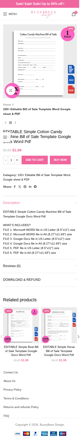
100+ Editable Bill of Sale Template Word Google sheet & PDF (37, 111)
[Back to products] (10, 122)
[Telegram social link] (35, 187)
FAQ (6, 415)
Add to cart (35, 159)
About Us (9, 381)
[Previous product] (5, 122)
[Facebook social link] (14, 187)
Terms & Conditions (16, 398)
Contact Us (10, 372)
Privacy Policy (12, 389)
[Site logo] (44, 13)
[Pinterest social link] (25, 187)
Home (7, 104)
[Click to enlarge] (10, 90)
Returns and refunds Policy (21, 407)
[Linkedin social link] (30, 187)
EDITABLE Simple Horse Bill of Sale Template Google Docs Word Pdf (59, 351)
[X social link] (19, 187)
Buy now (60, 159)
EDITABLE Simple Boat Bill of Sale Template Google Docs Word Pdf (21, 351)
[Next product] (15, 122)
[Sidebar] (5, 137)
